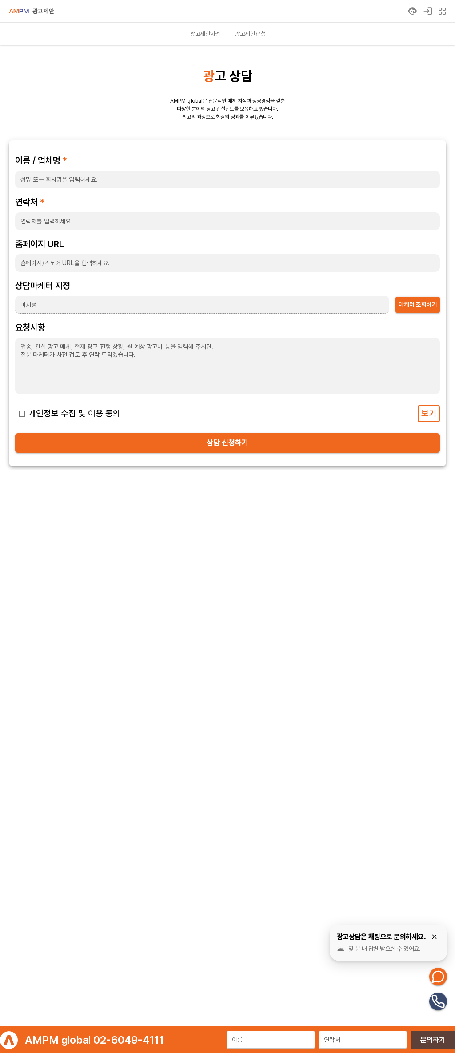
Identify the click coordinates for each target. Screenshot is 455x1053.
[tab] (205, 34)
